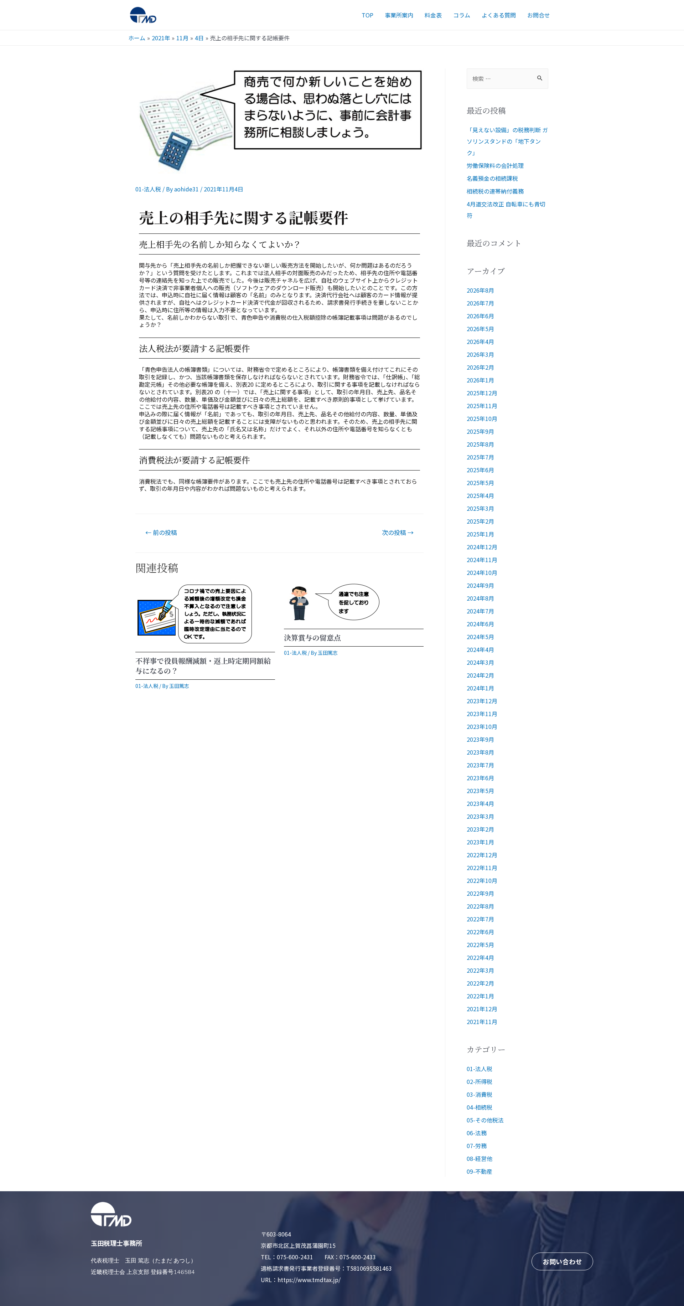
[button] (562, 1261)
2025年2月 (480, 521)
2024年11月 (482, 559)
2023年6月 (480, 777)
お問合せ (538, 15)
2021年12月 (482, 1008)
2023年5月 (480, 790)
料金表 (433, 15)
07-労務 (477, 1145)
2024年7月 (480, 611)
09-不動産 (479, 1171)
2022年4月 (480, 957)
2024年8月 (480, 598)
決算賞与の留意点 (312, 637)
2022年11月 (482, 867)
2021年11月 (482, 1021)
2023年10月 (482, 726)
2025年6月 (480, 470)
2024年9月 (480, 585)
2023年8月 (480, 752)
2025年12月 (482, 393)
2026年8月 (480, 290)
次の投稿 (398, 532)
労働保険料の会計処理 (495, 165)
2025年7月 (480, 457)
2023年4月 (480, 803)
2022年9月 (480, 893)
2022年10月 (482, 880)
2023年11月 (482, 713)
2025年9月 (480, 431)
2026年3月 (480, 354)
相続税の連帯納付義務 (495, 191)
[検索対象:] (507, 78)
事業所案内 (399, 15)
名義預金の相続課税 (492, 178)
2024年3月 (480, 662)
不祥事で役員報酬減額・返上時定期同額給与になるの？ (203, 665)
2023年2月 (480, 829)
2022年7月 (480, 919)
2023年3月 (480, 816)
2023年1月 (480, 842)
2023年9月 (480, 739)
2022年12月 (482, 854)
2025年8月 (480, 444)
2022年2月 (480, 983)
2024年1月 (480, 688)
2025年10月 (482, 418)
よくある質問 (499, 15)
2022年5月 (480, 944)
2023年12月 (482, 700)
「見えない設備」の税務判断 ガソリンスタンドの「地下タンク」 (507, 141)
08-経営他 (479, 1158)
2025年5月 (480, 482)
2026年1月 (480, 380)
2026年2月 (480, 367)
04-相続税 (479, 1107)
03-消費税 (479, 1094)
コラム (461, 15)
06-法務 (477, 1132)
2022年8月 (480, 906)
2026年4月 (480, 341)
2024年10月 (482, 572)
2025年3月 (480, 508)
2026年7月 (480, 303)
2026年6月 (480, 316)
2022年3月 (480, 970)
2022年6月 (480, 931)
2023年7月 (480, 765)
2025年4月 (480, 495)
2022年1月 (480, 996)
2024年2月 (480, 675)
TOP (367, 15)
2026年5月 (480, 328)
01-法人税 (148, 189)
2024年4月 (480, 649)
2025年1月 (480, 534)
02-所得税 (479, 1081)
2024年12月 (482, 547)
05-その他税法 (485, 1120)
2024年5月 (480, 636)
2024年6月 (480, 623)
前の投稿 (161, 532)
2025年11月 (482, 405)
